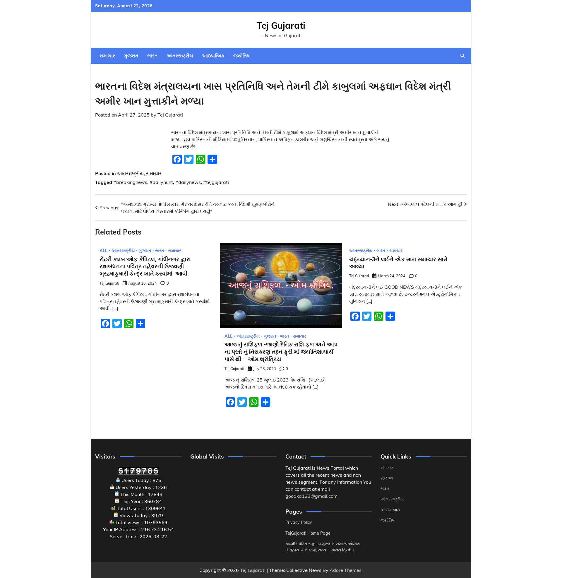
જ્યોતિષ (241, 56)
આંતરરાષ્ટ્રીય (180, 56)
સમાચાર (107, 56)
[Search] (462, 55)
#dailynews (188, 182)
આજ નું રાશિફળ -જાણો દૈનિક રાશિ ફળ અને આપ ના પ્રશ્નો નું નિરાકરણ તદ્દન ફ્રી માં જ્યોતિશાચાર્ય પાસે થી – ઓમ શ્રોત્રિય (281, 351)
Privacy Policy (298, 522)
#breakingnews (130, 182)
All (103, 251)
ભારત (152, 56)
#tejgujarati (216, 182)
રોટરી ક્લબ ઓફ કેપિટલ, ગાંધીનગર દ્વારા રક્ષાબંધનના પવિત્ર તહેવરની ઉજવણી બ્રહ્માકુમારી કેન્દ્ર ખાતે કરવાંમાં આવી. (146, 266)
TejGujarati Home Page (307, 533)
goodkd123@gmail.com (311, 496)
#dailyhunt (161, 182)
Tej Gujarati (281, 25)
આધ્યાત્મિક (213, 56)
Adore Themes (345, 570)
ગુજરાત (131, 56)
